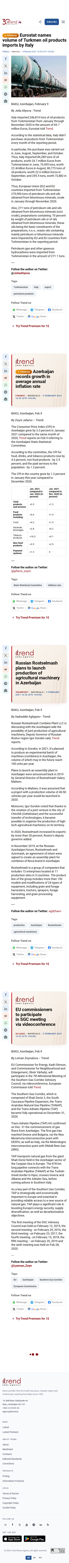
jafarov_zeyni (22, 571)
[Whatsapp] (5, 1525)
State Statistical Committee (28, 585)
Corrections (8, 1463)
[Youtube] (27, 1525)
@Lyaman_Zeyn (21, 1265)
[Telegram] (34, 1525)
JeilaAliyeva (22, 273)
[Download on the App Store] (12, 1538)
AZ (34, 1558)
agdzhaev (55, 911)
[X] (19, 1525)
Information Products (13, 1481)
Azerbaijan (36, 925)
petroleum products (24, 293)
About (6, 1444)
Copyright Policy (11, 1503)
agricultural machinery (25, 931)
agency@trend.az (10, 1411)
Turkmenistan (21, 287)
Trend (49, 128)
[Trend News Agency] (12, 1382)
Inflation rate (54, 585)
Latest (6, 1427)
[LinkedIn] (41, 1525)
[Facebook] (12, 1525)
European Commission (25, 1286)
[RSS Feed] (48, 1525)
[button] (6, 59)
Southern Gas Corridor (51, 1279)
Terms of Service (11, 1493)
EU (15, 1279)
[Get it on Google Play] (34, 1538)
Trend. (37, 1087)
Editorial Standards (12, 1459)
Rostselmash (54, 925)
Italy (36, 287)
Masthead (8, 1449)
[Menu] (63, 22)
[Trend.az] (12, 22)
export (48, 287)
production (19, 925)
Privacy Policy (9, 1498)
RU (40, 1558)
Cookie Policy (9, 1507)
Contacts (7, 1454)
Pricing (6, 1476)
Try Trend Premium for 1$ (32, 326)
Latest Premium (10, 1432)
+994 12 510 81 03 (11, 1408)
